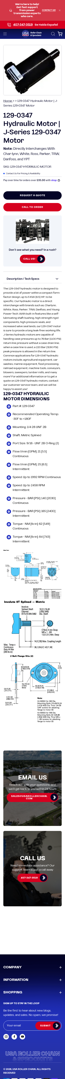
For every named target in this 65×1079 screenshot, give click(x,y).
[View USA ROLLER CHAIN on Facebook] (14, 1036)
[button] (52, 33)
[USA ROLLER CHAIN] (32, 34)
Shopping (12, 992)
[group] (32, 10)
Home (8, 101)
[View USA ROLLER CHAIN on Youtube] (22, 1036)
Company (12, 967)
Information (15, 979)
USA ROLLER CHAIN (24, 1069)
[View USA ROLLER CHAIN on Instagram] (6, 1036)
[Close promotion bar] (59, 10)
